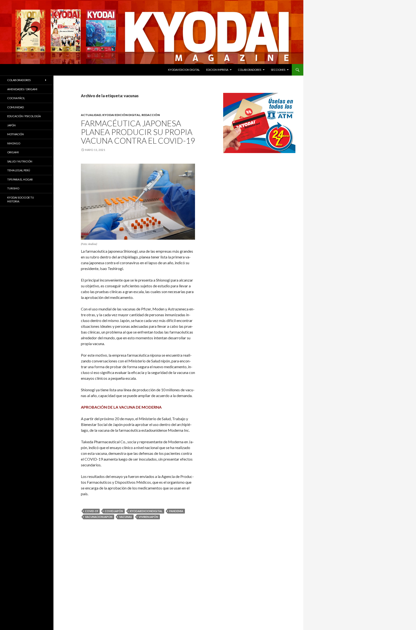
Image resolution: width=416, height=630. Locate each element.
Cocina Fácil (16, 98)
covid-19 (91, 511)
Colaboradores (249, 69)
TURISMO (13, 188)
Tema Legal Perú (18, 170)
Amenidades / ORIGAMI (22, 89)
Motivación (15, 134)
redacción (151, 115)
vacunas (125, 516)
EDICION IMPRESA (217, 69)
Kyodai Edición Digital (121, 115)
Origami (13, 152)
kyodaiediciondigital (146, 511)
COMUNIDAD (15, 107)
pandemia (176, 511)
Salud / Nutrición (19, 161)
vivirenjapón (148, 516)
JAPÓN (11, 125)
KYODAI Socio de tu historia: (20, 199)
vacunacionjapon (98, 516)
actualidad (91, 115)
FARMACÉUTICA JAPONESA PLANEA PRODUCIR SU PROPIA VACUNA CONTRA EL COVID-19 (138, 131)
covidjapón (114, 511)
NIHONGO (13, 143)
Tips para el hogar (20, 179)
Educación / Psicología (24, 116)
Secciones (278, 69)
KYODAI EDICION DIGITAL (184, 69)
